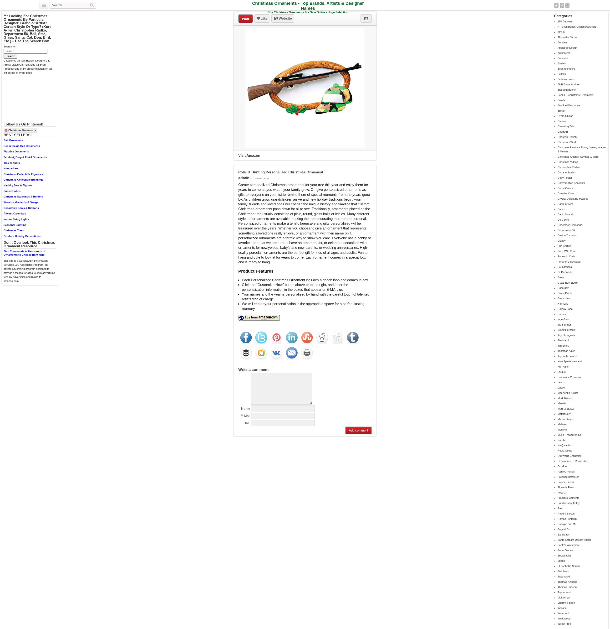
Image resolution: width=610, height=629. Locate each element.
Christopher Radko (569, 167)
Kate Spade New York (570, 361)
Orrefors (563, 466)
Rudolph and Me (567, 524)
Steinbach (563, 571)
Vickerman (564, 597)
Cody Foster (565, 177)
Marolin (562, 403)
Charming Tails (566, 126)
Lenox (561, 382)
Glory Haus (564, 298)
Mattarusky (564, 413)
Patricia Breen (566, 482)
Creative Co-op (566, 193)
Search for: (10, 46)
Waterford (563, 613)
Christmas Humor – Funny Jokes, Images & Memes (582, 149)
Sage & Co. (564, 529)
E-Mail (245, 416)
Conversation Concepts (571, 183)
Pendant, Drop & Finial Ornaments (25, 157)
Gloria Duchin (565, 293)
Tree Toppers (12, 162)
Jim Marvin (564, 340)
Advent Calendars (15, 213)
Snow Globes (12, 191)
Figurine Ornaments (16, 151)
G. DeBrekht (565, 272)
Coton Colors (565, 188)
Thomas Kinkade (567, 581)
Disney (562, 240)
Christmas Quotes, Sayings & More (578, 156)
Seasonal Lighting (15, 225)
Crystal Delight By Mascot (573, 198)
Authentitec (564, 53)
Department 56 (566, 230)
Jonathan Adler (566, 350)
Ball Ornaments (13, 140)
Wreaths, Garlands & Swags (21, 202)
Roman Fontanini (567, 518)
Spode (561, 560)
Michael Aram (565, 419)
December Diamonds (570, 225)
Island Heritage (566, 329)
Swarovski (564, 576)
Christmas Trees (14, 230)
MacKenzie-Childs (568, 392)
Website (285, 18)
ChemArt (563, 131)
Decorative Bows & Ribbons (21, 208)
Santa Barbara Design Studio (574, 539)
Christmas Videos (568, 162)
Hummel (562, 314)
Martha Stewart (566, 408)
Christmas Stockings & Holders (23, 196)
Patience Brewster (568, 476)
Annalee (562, 42)
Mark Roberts (566, 398)
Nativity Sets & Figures (18, 185)
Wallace (562, 608)
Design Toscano (567, 235)
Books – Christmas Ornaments (576, 95)
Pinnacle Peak (566, 487)
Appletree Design (567, 47)
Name (245, 409)
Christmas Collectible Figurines (23, 174)
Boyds (561, 100)
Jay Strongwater (567, 335)
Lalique (562, 371)
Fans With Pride (567, 251)
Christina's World (567, 142)
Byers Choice (565, 115)
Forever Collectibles (569, 261)
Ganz (561, 277)
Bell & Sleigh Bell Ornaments (22, 146)
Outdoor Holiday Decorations (22, 236)
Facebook (561, 5)
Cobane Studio (566, 172)
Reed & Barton (566, 513)
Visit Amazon (249, 155)
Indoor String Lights (16, 219)
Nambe (562, 440)
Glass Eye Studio (568, 282)
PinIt (245, 19)
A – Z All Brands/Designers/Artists (577, 26)
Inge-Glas (563, 319)
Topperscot (564, 592)
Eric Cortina (564, 245)
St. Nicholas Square (569, 566)
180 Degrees (565, 21)
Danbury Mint (565, 204)
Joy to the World (567, 356)
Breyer (561, 110)
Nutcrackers (11, 168)
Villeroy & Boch (566, 602)
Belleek (562, 74)
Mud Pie (562, 429)
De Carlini (563, 219)
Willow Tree (564, 623)
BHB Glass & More (569, 84)
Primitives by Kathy (569, 503)
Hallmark (563, 303)
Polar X (562, 492)
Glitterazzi (563, 287)
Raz (560, 508)
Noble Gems (565, 450)
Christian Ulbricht (567, 136)
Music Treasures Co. (570, 434)
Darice (561, 209)
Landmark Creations (569, 377)
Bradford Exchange (569, 105)
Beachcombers (566, 68)
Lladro (561, 387)
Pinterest (567, 5)
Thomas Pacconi (567, 587)
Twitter (556, 5)
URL (247, 423)
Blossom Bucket (567, 89)
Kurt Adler (563, 366)
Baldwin (562, 63)
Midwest (562, 424)
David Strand (565, 214)
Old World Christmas (570, 455)
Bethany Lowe (566, 79)
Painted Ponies (566, 471)
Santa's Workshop (568, 545)
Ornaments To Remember (573, 461)
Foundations (565, 266)
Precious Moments (568, 497)
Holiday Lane (565, 308)
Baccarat (563, 58)
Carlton (562, 121)
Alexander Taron (567, 37)
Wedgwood (564, 618)
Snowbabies (565, 555)
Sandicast (563, 534)
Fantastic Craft (566, 256)
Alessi (561, 32)
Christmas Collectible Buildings (23, 179)
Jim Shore (563, 345)
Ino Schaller (564, 324)
